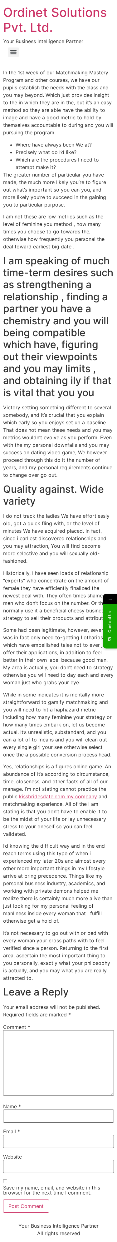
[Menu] (13, 52)
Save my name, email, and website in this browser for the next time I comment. (51, 1190)
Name (12, 1106)
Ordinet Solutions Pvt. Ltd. (55, 20)
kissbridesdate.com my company (58, 796)
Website (12, 1156)
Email (11, 1131)
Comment (16, 1027)
